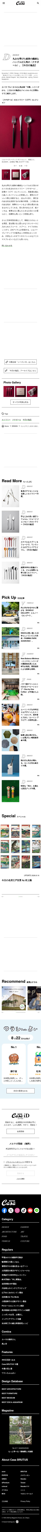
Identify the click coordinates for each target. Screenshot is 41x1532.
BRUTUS (24, 1471)
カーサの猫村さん (9, 1339)
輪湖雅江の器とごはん (10, 1261)
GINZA (4, 1479)
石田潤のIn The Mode (10, 1297)
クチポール (16, 419)
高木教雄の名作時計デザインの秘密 (16, 1310)
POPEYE (5, 1475)
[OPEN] (4, 3)
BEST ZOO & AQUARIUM (12, 1402)
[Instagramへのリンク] (17, 1210)
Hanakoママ (25, 1486)
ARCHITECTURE (9, 1232)
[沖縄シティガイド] (14, 998)
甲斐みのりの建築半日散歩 (12, 1257)
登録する (20, 1173)
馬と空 (4, 1343)
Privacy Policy (25, 1501)
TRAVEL (24, 1236)
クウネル (5, 1490)
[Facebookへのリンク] (4, 1210)
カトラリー (6, 419)
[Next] (26, 166)
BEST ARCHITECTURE (11, 1389)
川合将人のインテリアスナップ (14, 1288)
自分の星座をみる (21, 1090)
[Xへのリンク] (10, 1210)
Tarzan (23, 1482)
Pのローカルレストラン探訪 (13, 1305)
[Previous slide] (3, 1012)
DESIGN (5, 1227)
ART (22, 1232)
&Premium (5, 1482)
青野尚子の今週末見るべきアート (15, 1266)
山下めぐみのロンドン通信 (12, 1292)
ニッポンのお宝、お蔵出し (12, 1314)
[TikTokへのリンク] (23, 1210)
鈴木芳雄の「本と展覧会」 (12, 1279)
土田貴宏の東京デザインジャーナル (16, 1270)
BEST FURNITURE (9, 1393)
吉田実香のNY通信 (9, 1283)
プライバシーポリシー (15, 1162)
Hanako (23, 1479)
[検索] (38, 3)
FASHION (25, 1227)
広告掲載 (5, 1501)
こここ (23, 1490)
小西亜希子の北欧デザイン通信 (14, 1301)
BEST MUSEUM (8, 1398)
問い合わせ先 (7, 245)
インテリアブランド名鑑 (11, 1319)
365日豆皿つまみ (8, 1359)
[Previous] (15, 166)
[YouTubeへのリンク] (30, 1210)
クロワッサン (25, 1475)
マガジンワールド (27, 1494)
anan (3, 1471)
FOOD (4, 1236)
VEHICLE (6, 1241)
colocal (4, 1486)
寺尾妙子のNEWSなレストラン (14, 1275)
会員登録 (20, 1131)
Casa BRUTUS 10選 (10, 1364)
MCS (3, 1494)
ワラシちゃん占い (9, 1373)
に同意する (19, 1162)
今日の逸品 (27, 419)
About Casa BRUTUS (15, 1459)
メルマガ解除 (20, 1178)
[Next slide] (38, 1012)
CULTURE (25, 1241)
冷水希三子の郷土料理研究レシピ (15, 1323)
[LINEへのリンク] (36, 1210)
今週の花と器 (7, 1368)
